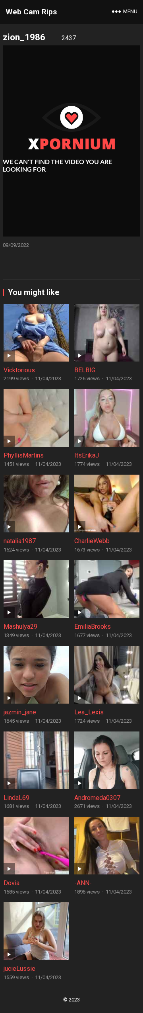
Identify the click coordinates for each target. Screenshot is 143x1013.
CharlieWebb (92, 541)
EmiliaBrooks (92, 626)
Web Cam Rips (31, 11)
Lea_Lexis (89, 712)
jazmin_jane (20, 712)
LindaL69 (16, 798)
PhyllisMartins (24, 455)
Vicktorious (19, 370)
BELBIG (84, 370)
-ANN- (83, 883)
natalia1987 (20, 541)
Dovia (11, 883)
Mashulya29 (20, 626)
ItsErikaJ (86, 455)
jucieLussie (19, 968)
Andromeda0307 (97, 798)
